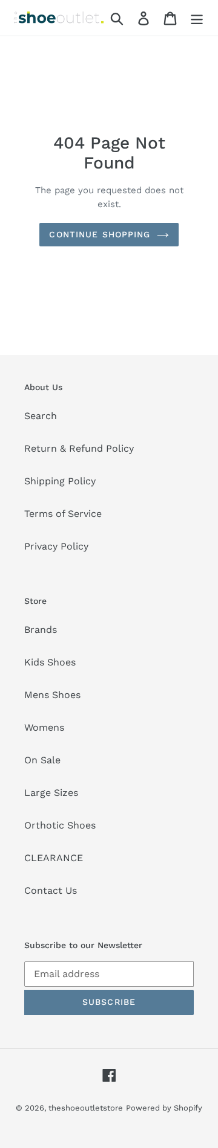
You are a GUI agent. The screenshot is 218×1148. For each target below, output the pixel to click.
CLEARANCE (53, 858)
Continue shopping (99, 234)
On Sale (42, 760)
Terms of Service (63, 513)
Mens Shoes (52, 695)
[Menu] (196, 17)
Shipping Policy (60, 481)
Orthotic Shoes (60, 825)
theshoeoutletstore (85, 1107)
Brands (40, 629)
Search (40, 416)
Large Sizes (51, 792)
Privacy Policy (56, 546)
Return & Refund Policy (79, 448)
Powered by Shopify (164, 1107)
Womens (44, 727)
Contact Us (50, 890)
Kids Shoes (50, 662)
